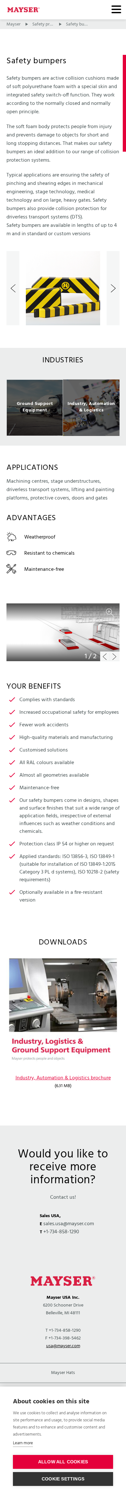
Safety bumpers (81, 24)
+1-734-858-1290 (61, 1232)
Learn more (23, 1443)
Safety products (47, 24)
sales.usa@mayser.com (68, 1224)
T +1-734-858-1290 (63, 1330)
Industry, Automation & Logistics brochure (63, 1078)
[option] (63, 288)
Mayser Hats (63, 1373)
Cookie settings (63, 1479)
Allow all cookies (63, 1461)
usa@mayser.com (63, 1346)
